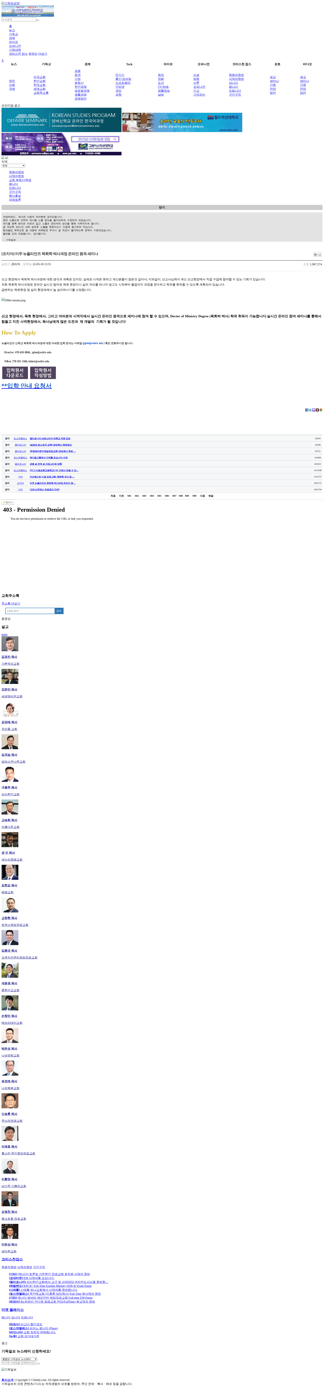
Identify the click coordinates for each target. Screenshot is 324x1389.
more (5, 634)
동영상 (33, 53)
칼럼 (196, 78)
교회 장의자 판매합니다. (32, 1332)
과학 (119, 94)
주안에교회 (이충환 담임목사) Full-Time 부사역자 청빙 (55, 1293)
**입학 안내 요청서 (27, 385)
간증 (273, 84)
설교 (273, 77)
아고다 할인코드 (25, 1324)
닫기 (162, 207)
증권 (78, 75)
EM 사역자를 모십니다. (31, 1278)
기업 (78, 78)
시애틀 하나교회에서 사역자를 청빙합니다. (43, 1289)
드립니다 (235, 90)
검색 (58, 610)
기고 (196, 90)
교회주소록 (41, 92)
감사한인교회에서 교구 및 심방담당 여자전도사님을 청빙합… (58, 1282)
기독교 (13, 34)
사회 (12, 84)
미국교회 (40, 77)
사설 (196, 75)
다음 (202, 495)
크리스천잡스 (12, 1259)
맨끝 (210, 495)
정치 (12, 81)
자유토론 (15, 199)
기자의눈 (199, 94)
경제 (12, 38)
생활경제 (81, 94)
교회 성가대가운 (24, 1336)
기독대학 (15, 49)
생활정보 (164, 90)
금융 (78, 71)
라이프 (13, 42)
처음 (113, 495)
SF (18, 3)
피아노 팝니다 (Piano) (33, 1328)
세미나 (274, 81)
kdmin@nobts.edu (38, 361)
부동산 (79, 82)
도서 (161, 82)
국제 (12, 88)
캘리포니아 (20, 445)
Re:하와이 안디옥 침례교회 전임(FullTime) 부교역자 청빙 (52, 1301)
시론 (196, 82)
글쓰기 (9, 502)
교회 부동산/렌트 (20, 180)
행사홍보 (15, 195)
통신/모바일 (123, 78)
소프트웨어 (123, 82)
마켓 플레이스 (13, 1310)
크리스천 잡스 (18, 53)
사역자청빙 (236, 78)
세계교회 (40, 88)
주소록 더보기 (11, 603)
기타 (20, 476)
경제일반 (81, 98)
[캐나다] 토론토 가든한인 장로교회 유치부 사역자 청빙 (49, 1274)
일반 (273, 92)
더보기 (42, 53)
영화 (161, 78)
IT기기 (120, 75)
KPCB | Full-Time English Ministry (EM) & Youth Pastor (50, 1285)
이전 (121, 495)
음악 (161, 75)
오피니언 (15, 45)
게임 (119, 90)
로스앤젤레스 (20, 438)
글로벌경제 (82, 90)
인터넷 (120, 86)
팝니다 (233, 86)
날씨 (161, 94)
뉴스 (12, 30)
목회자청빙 (236, 75)
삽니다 (233, 82)
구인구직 (235, 94)
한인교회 (40, 81)
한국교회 (40, 84)
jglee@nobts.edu (93, 343)
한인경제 (81, 86)
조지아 (20, 483)
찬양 (273, 88)
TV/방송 (163, 86)
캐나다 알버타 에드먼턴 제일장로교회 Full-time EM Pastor (51, 1297)
